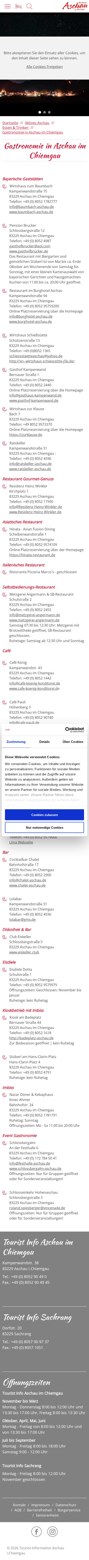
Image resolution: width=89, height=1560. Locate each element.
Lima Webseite (21, 842)
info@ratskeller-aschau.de (30, 463)
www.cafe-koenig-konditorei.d (33, 688)
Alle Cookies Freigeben (44, 66)
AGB (17, 1510)
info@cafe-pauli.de (24, 722)
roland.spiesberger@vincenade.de (37, 1208)
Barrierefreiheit (39, 1510)
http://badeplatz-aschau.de (31, 1038)
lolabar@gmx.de (22, 919)
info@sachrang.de (21, 1358)
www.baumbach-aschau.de (31, 211)
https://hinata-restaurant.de (32, 555)
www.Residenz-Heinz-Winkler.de (35, 512)
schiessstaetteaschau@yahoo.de (35, 356)
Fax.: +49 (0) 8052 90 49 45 (25, 1282)
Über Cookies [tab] (73, 742)
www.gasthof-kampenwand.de (33, 400)
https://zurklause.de (25, 434)
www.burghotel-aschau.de (30, 321)
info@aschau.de (19, 1293)
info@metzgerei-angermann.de (34, 615)
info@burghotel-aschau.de (30, 316)
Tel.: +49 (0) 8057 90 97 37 (25, 1341)
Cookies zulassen (44, 815)
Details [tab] (44, 742)
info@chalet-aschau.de (27, 880)
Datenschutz (66, 1505)
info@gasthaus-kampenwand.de (35, 395)
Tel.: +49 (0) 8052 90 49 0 (24, 1276)
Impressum (40, 1505)
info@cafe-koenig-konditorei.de (34, 683)
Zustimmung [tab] (16, 742)
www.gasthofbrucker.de (28, 251)
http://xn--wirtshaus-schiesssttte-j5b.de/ (42, 361)
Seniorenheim (47, 1515)
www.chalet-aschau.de (27, 885)
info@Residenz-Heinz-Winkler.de (35, 506)
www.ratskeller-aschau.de (30, 469)
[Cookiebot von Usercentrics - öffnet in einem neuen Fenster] (65, 730)
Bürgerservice (69, 1510)
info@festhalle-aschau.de (29, 1163)
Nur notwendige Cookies (44, 827)
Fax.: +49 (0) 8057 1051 (22, 1347)
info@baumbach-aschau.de (31, 206)
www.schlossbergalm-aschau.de (35, 1168)
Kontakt (19, 1505)
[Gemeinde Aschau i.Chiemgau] (75, 6)
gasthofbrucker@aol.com (29, 246)
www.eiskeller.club (24, 952)
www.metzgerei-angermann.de (34, 620)
